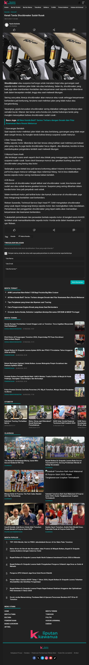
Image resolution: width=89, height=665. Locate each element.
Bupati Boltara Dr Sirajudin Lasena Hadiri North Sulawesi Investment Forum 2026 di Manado (45, 557)
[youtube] (50, 658)
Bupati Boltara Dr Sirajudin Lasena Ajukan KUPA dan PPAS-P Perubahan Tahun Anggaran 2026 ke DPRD (38, 351)
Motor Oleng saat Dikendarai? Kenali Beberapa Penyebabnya (40, 423)
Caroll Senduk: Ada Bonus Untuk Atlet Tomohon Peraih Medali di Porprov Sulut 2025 (22, 528)
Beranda (6, 12)
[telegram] (42, 658)
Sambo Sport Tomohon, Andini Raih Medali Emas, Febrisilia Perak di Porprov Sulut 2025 (64, 528)
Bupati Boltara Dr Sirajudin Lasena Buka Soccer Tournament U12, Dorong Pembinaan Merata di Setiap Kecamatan (63, 463)
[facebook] (34, 658)
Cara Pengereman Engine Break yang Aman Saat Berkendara (33, 307)
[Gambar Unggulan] (44, 56)
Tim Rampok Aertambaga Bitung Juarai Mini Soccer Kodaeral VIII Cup (21, 462)
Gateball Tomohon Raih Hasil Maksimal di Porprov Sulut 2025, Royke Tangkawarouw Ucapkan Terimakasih (64, 496)
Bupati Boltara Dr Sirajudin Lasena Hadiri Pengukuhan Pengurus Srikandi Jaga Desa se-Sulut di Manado (46, 565)
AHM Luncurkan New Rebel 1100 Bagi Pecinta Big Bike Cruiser (33, 293)
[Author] (6, 25)
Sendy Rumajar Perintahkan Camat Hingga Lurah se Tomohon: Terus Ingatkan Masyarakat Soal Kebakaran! (38, 325)
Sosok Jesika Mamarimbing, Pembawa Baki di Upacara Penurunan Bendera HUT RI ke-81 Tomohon (44, 598)
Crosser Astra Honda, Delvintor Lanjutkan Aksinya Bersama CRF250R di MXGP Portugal (43, 312)
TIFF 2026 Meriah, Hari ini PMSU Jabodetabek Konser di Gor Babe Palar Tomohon (41, 542)
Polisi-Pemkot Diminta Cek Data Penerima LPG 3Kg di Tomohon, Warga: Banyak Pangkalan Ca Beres (39, 391)
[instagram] (46, 658)
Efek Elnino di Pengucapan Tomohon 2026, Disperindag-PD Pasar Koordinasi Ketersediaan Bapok (33, 338)
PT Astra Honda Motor (26, 236)
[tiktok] (54, 658)
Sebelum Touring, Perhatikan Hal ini (15, 422)
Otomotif (13, 12)
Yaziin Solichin (14, 24)
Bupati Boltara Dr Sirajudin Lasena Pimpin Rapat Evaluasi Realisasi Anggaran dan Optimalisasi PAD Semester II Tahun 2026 (45, 589)
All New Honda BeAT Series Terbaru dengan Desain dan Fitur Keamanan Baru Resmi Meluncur (46, 297)
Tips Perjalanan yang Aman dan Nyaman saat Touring (29, 302)
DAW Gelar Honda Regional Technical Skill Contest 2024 (64, 422)
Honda (13, 236)
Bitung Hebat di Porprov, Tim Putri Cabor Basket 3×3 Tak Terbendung (22, 495)
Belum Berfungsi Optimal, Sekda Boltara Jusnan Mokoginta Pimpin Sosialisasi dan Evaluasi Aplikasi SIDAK (35, 364)
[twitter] (38, 658)
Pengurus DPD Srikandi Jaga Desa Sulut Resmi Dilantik (31, 573)
